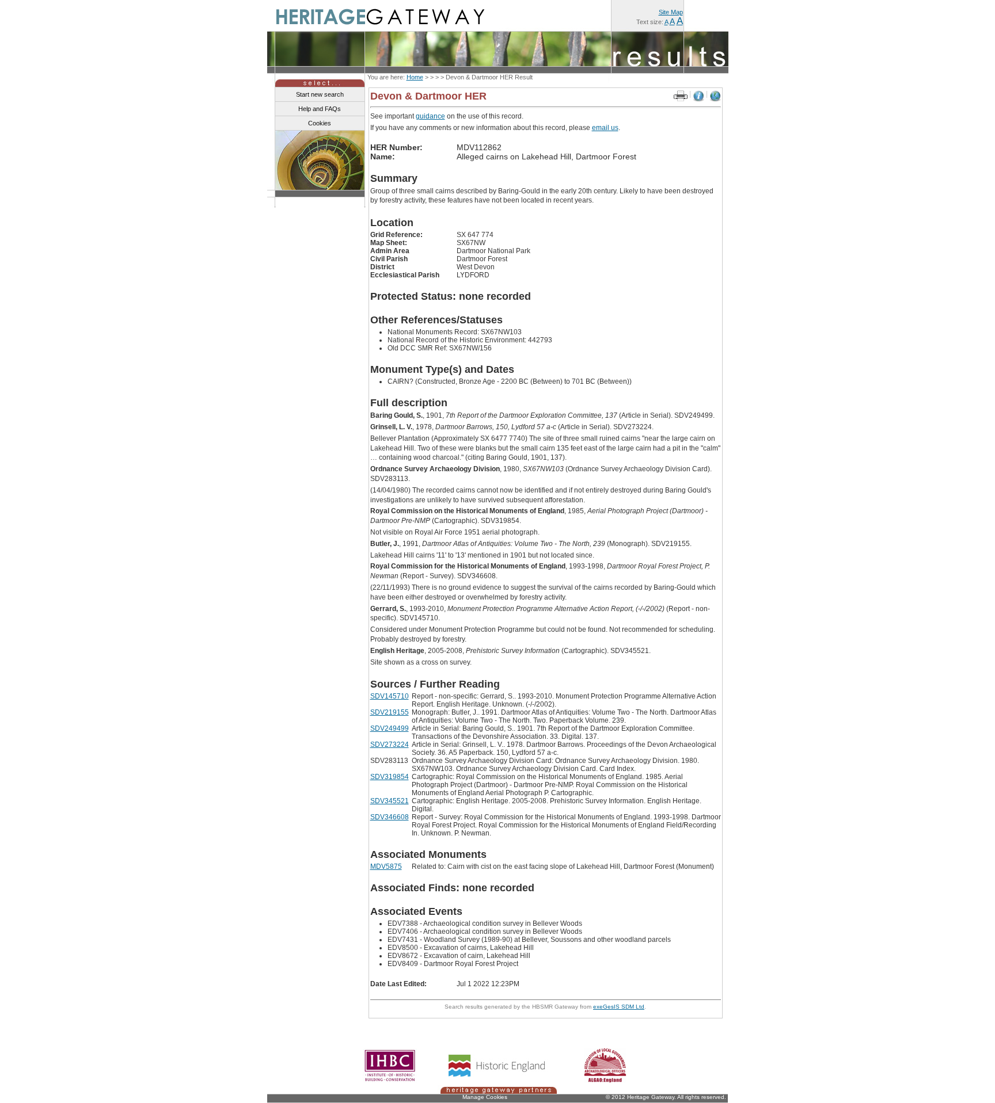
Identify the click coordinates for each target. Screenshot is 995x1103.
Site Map (671, 12)
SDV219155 (389, 712)
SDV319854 (389, 777)
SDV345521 (389, 801)
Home (415, 77)
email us (605, 128)
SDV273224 (389, 745)
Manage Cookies (484, 1097)
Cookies (319, 123)
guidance (430, 116)
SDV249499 (389, 728)
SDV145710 (389, 696)
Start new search (320, 94)
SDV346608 (389, 817)
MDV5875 (386, 866)
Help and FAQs (319, 108)
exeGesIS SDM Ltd (618, 1006)
